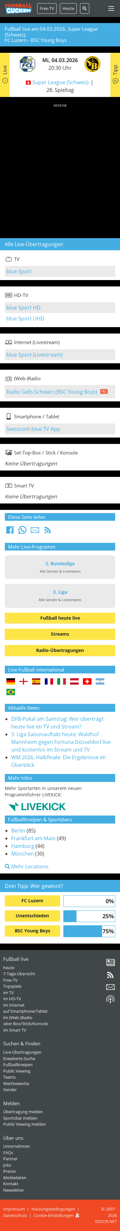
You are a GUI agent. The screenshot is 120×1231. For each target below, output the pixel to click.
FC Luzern (32, 900)
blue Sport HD (23, 307)
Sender (10, 1089)
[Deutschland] (10, 682)
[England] (23, 682)
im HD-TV (12, 999)
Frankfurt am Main (33, 838)
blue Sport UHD (25, 318)
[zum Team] (26, 63)
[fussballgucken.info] (18, 8)
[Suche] (84, 8)
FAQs (8, 1152)
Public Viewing (16, 1071)
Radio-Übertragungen (60, 650)
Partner (10, 1159)
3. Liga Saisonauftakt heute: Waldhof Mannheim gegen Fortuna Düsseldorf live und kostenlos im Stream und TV (61, 742)
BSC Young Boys (32, 931)
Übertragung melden (23, 1111)
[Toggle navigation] (111, 8)
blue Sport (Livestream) (34, 354)
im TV (8, 992)
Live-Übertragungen (22, 1052)
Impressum (14, 1209)
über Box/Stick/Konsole (25, 1023)
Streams (60, 634)
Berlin (18, 830)
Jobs (7, 1165)
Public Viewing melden (24, 1124)
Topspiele (12, 986)
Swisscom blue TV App (33, 428)
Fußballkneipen (18, 1064)
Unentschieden (32, 916)
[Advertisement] (60, 170)
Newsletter (13, 1190)
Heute (68, 8)
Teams (9, 1077)
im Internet (14, 1005)
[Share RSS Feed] (48, 531)
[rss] (110, 977)
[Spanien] (36, 682)
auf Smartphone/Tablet (25, 1011)
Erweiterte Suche (19, 1058)
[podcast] (110, 1001)
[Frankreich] (49, 682)
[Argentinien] (100, 682)
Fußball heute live (60, 618)
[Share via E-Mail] (35, 531)
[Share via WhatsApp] (22, 531)
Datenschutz (15, 1215)
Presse (9, 1171)
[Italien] (61, 682)
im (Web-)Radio (17, 1017)
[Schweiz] (87, 682)
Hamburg (22, 845)
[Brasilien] (10, 692)
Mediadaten (14, 1177)
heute (8, 967)
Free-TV (47, 8)
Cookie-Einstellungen (54, 1215)
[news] (110, 965)
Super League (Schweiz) (60, 82)
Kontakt (11, 1184)
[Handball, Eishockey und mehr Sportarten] (37, 806)
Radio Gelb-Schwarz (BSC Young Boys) (51, 391)
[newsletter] (110, 989)
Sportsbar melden (20, 1118)
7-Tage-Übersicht (19, 974)
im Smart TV (14, 1030)
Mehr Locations (29, 866)
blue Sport (19, 271)
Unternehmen (16, 1146)
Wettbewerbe (16, 1083)
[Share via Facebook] (10, 531)
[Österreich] (74, 682)
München (22, 853)
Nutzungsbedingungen (53, 1209)
